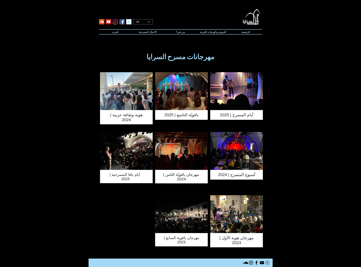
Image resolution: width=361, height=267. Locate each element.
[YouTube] (108, 21)
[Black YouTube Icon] (262, 262)
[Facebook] (122, 21)
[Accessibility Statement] (128, 21)
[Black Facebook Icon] (256, 262)
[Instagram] (115, 21)
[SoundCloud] (101, 21)
